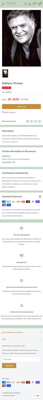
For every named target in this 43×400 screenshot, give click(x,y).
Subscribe (9, 366)
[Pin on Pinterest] (31, 121)
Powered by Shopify (8, 395)
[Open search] (26, 4)
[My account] (30, 4)
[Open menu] (3, 4)
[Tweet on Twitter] (35, 121)
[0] (39, 4)
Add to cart (21, 107)
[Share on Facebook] (27, 121)
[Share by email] (39, 121)
